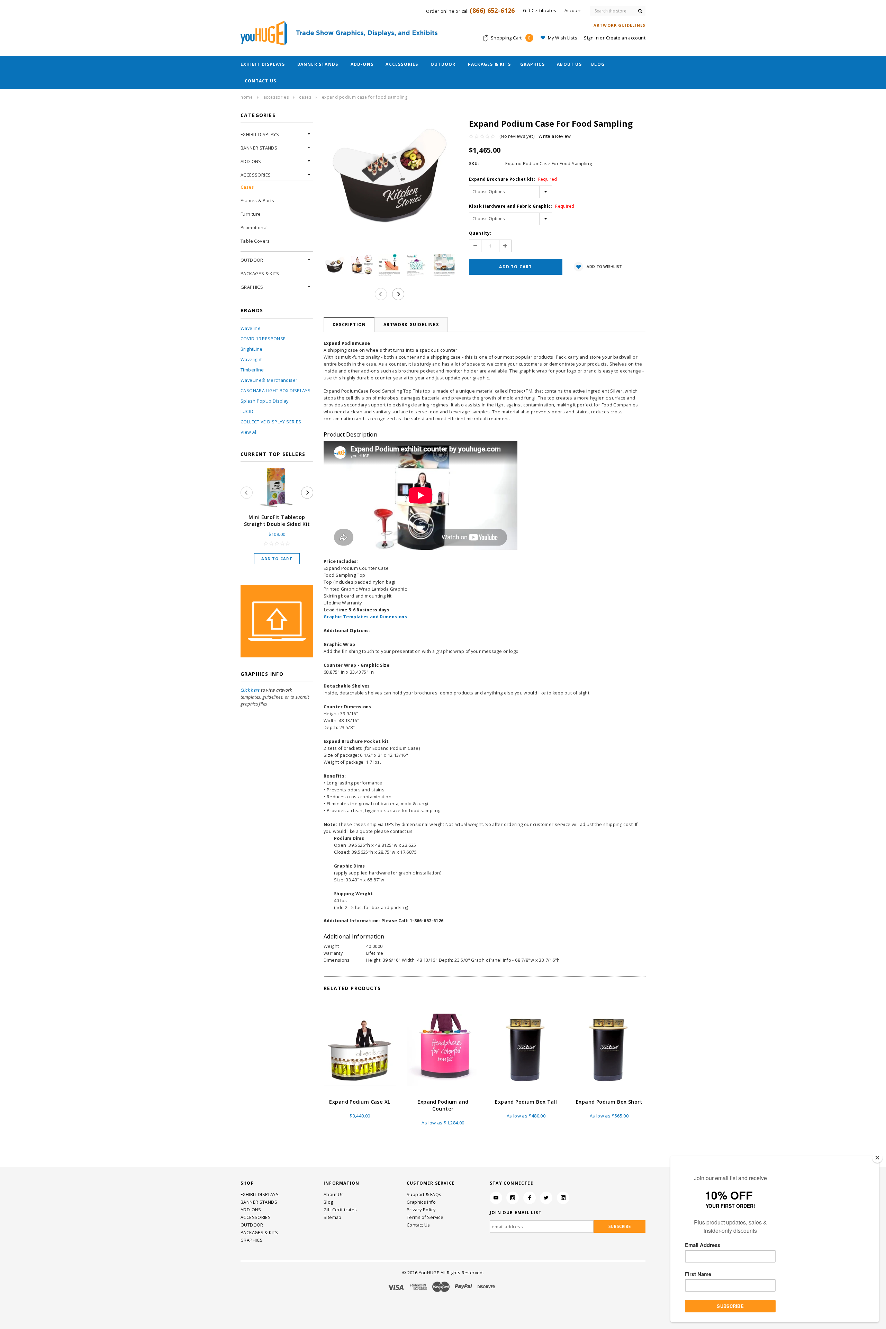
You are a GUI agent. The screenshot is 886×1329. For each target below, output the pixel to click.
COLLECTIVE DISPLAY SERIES (271, 422)
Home (247, 97)
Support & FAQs (424, 1194)
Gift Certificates (340, 1210)
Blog (598, 64)
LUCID (247, 411)
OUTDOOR (443, 64)
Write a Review (555, 136)
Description (349, 324)
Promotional (254, 227)
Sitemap (333, 1217)
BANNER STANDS (317, 64)
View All (249, 432)
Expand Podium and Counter (442, 1105)
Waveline (251, 328)
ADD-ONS (362, 64)
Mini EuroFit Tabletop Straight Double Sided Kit (277, 520)
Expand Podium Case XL (359, 1101)
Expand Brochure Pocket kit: (513, 179)
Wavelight (251, 359)
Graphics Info (421, 1202)
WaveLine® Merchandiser (269, 380)
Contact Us (260, 81)
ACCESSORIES (402, 64)
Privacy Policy (421, 1210)
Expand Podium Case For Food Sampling (365, 97)
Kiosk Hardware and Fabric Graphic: (521, 206)
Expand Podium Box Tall (526, 1101)
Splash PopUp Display (265, 401)
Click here (250, 690)
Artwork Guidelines (411, 324)
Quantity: (480, 233)
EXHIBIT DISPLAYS (263, 64)
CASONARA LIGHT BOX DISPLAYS (275, 391)
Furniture (251, 214)
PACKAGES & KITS (489, 64)
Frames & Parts (257, 200)
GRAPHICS (532, 64)
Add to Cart (276, 558)
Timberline (252, 370)
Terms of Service (425, 1217)
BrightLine (252, 349)
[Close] (877, 1157)
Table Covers (255, 241)
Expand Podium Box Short (609, 1101)
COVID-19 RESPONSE (263, 339)
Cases (305, 97)
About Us (569, 64)
